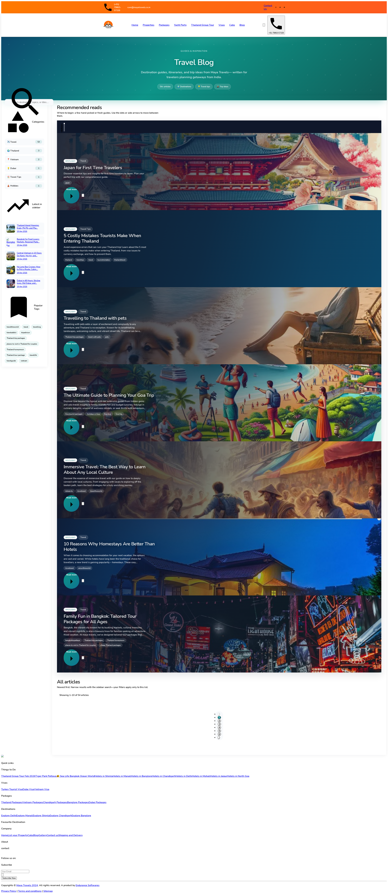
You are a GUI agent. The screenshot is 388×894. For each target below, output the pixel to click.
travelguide (11, 361)
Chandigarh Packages (55, 802)
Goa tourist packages (73, 414)
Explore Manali (24, 815)
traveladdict (11, 332)
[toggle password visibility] (2, 874)
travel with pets (94, 337)
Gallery (42, 835)
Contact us (52, 835)
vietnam (24, 361)
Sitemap (48, 891)
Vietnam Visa (41, 789)
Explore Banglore (81, 815)
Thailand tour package (16, 355)
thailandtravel (119, 260)
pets (107, 337)
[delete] (83, 195)
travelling (37, 327)
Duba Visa (28, 789)
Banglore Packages (78, 802)
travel (26, 327)
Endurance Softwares (87, 885)
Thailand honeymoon (15, 349)
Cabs (232, 25)
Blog (242, 25)
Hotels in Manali (122, 776)
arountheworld (84, 568)
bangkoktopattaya (72, 640)
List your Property (18, 835)
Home (135, 25)
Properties (148, 25)
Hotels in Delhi (184, 776)
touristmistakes (103, 260)
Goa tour (107, 414)
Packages (164, 25)
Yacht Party (180, 25)
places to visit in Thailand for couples (22, 344)
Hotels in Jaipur (218, 776)
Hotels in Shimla (104, 776)
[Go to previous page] (218, 714)
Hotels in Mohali (201, 776)
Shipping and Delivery (70, 835)
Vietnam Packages (32, 802)
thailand (68, 260)
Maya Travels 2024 (27, 885)
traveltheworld (13, 327)
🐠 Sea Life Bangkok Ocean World (75, 776)
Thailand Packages (11, 802)
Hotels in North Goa (238, 776)
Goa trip (119, 414)
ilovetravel (81, 491)
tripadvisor (25, 332)
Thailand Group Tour (202, 25)
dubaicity (69, 491)
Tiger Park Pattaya (45, 776)
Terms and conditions (30, 891)
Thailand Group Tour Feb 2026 (18, 776)
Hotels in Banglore (141, 776)
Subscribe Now (9, 878)
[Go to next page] (218, 737)
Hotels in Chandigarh (164, 776)
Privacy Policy (8, 891)
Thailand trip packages (16, 338)
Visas (222, 25)
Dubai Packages (97, 802)
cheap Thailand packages (110, 645)
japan (67, 183)
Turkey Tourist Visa (12, 789)
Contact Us (268, 7)
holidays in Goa (93, 414)
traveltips (80, 260)
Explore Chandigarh (61, 815)
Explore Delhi (8, 815)
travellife (33, 355)
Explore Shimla (41, 815)
